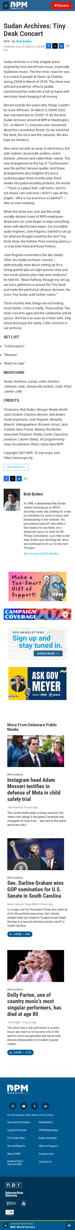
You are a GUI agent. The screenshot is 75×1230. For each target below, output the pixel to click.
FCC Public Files (16, 1138)
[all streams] (70, 1225)
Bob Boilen (24, 41)
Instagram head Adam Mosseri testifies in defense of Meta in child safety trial (33, 789)
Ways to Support (48, 1146)
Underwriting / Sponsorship (15, 1163)
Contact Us (45, 1161)
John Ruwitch (15, 807)
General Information (18, 1122)
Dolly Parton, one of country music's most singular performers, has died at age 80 (34, 1004)
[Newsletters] (37, 643)
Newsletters (46, 1122)
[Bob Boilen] (12, 500)
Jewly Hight (14, 1022)
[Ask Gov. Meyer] (37, 683)
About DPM (13, 1154)
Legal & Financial (16, 1130)
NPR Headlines (16, 467)
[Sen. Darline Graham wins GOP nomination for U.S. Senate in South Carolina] (35, 854)
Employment (46, 1154)
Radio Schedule (48, 1138)
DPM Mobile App (48, 1130)
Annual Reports (16, 1146)
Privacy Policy (47, 1115)
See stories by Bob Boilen (41, 553)
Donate (63, 5)
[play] (5, 1225)
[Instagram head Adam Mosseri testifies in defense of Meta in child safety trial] (35, 751)
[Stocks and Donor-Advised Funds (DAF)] (37, 586)
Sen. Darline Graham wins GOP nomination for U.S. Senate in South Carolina (35, 889)
